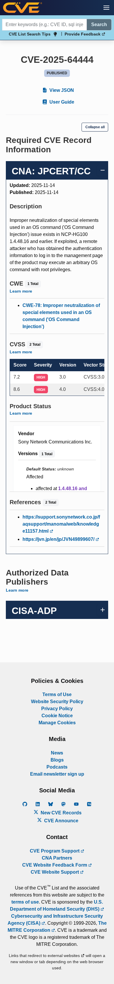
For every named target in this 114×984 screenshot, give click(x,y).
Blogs (57, 759)
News (57, 752)
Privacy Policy (57, 708)
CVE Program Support (55, 850)
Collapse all (95, 127)
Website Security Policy (57, 701)
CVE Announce (60, 820)
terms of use (25, 901)
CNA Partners (57, 857)
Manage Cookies (57, 722)
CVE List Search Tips (30, 34)
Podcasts (57, 766)
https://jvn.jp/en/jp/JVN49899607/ (59, 539)
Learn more (21, 291)
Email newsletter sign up (57, 774)
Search (99, 24)
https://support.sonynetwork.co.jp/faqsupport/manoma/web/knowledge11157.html (61, 524)
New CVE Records (60, 812)
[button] (106, 7)
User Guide (61, 101)
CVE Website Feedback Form (55, 865)
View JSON (61, 90)
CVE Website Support (55, 872)
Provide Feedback (83, 34)
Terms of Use (57, 694)
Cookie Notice (57, 715)
